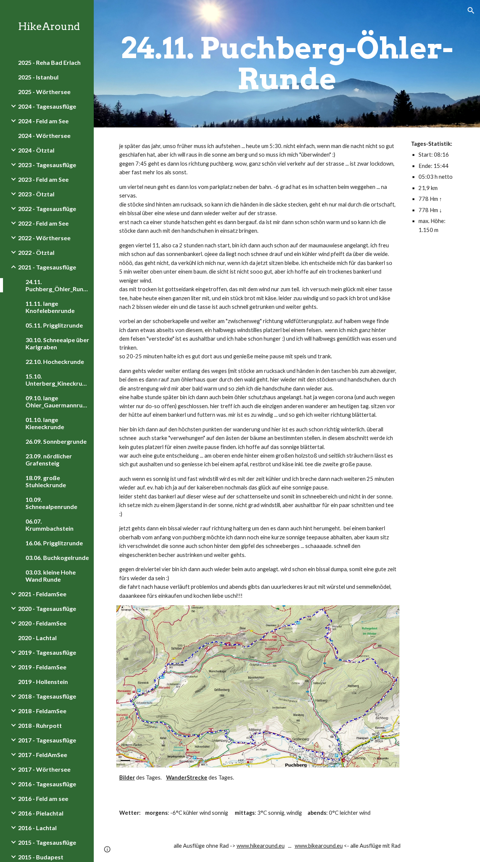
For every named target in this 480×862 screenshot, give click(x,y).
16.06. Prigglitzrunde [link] (54, 542)
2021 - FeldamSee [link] (42, 593)
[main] (287, 63)
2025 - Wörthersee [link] (44, 91)
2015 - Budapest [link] (40, 857)
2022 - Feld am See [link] (43, 223)
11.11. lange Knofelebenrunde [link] (50, 307)
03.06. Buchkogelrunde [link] (57, 557)
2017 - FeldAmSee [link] (42, 754)
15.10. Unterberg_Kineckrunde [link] (57, 380)
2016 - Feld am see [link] (43, 798)
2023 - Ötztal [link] (36, 194)
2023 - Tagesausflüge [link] (47, 164)
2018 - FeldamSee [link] (42, 710)
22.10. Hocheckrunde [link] (55, 361)
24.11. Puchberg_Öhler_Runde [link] (57, 285)
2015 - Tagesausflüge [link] (47, 842)
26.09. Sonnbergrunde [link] (56, 441)
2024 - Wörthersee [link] (44, 135)
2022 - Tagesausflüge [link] (47, 208)
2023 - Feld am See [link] (43, 179)
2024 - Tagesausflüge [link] (47, 106)
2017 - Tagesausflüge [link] (47, 740)
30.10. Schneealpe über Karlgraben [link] (57, 343)
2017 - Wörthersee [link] (44, 769)
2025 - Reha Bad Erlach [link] (49, 62)
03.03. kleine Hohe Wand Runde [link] (51, 576)
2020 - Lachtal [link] (37, 637)
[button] (471, 10)
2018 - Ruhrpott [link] (40, 725)
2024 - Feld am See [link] (43, 120)
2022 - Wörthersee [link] (44, 237)
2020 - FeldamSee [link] (42, 623)
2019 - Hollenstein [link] (43, 681)
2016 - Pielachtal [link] (40, 813)
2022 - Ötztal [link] (36, 252)
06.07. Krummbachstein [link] (50, 525)
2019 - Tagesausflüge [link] (47, 652)
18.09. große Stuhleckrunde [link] (46, 481)
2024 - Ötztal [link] (36, 150)
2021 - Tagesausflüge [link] (47, 267)
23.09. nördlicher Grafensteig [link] (49, 459)
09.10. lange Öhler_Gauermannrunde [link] (57, 401)
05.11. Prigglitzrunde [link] (54, 325)
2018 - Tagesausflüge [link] (47, 696)
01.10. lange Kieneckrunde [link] (45, 423)
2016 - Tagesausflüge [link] (47, 783)
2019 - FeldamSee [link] (42, 666)
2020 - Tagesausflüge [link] (47, 608)
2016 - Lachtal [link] (37, 827)
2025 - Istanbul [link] (38, 77)
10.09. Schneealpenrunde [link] (51, 503)
